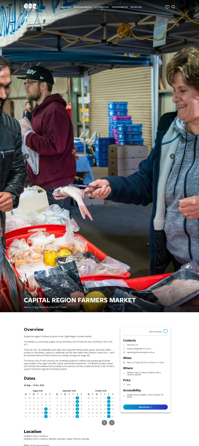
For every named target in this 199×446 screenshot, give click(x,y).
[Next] (172, 156)
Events (32, 17)
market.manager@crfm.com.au (139, 348)
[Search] (173, 7)
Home (26, 17)
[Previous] (26, 156)
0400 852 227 (132, 345)
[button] (65, 7)
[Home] (30, 6)
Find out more (144, 407)
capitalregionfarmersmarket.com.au (140, 352)
